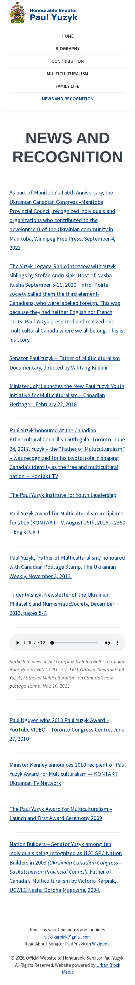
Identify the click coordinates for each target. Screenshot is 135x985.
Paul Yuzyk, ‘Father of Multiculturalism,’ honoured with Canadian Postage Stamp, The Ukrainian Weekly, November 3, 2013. (67, 567)
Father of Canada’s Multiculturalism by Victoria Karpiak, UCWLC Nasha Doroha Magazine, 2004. (62, 881)
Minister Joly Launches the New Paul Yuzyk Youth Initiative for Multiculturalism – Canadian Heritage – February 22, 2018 (66, 395)
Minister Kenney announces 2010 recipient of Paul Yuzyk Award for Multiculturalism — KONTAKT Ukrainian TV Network (67, 774)
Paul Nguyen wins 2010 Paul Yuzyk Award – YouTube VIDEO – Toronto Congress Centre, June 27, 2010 (66, 729)
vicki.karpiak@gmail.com (67, 937)
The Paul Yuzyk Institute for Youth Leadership (62, 494)
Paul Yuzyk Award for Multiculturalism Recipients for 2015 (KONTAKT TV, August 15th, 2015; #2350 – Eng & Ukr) (67, 522)
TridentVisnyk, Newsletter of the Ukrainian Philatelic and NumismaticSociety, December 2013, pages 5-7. (61, 604)
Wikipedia (101, 944)
